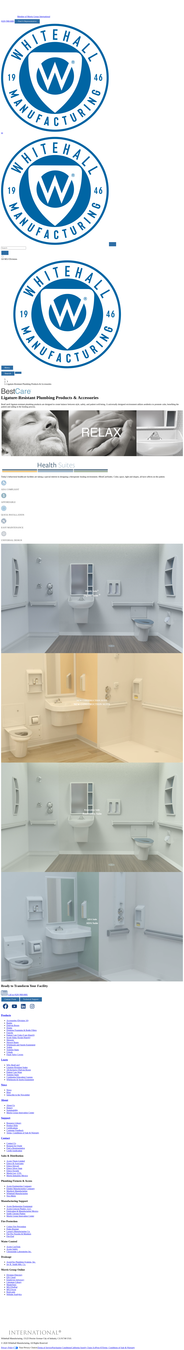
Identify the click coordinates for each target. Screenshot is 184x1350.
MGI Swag (11, 1289)
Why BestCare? (13, 1065)
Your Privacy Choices (28, 1347)
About (4, 1100)
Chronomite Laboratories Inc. (19, 1251)
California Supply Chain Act (83, 1347)
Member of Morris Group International (33, 16)
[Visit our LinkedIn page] (23, 1010)
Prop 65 (99, 1347)
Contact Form (10, 999)
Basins (9, 1023)
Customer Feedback (14, 1130)
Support (5, 1118)
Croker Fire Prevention (16, 1226)
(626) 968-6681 (7, 21)
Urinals (9, 1052)
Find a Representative (15, 1148)
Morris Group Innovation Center (20, 1113)
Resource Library (13, 1123)
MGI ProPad (11, 1287)
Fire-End (10, 1236)
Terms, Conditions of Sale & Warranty (22, 1133)
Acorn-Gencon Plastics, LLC (18, 1209)
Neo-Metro (11, 1196)
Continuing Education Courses (19, 1077)
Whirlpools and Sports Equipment (20, 1045)
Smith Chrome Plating (15, 1213)
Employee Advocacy (15, 1280)
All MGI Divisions (9, 259)
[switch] (2, 256)
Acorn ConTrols (13, 1247)
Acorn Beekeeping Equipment (19, 1206)
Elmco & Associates (15, 1163)
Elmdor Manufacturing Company (20, 1188)
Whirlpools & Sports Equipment (20, 1079)
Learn (4, 1059)
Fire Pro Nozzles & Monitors (18, 1234)
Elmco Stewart (12, 1166)
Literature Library (14, 1282)
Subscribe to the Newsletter (18, 1095)
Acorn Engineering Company (19, 1186)
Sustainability (12, 1110)
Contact (5, 1138)
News (4, 1084)
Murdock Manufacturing (16, 1191)
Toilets (9, 1047)
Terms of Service (45, 1347)
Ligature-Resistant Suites (17, 1067)
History (9, 1108)
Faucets (9, 1033)
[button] (2, 133)
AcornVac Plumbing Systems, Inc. (21, 1262)
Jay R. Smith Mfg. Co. (16, 1264)
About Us (10, 1105)
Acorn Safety (12, 1249)
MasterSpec (11, 1285)
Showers (10, 1040)
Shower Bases (12, 1042)
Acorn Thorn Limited (15, 1161)
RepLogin (10, 1292)
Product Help (12, 1125)
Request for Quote (14, 1146)
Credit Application (14, 1150)
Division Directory (14, 1275)
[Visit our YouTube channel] (14, 1010)
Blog (8, 1092)
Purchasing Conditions (61, 1347)
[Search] (5, 252)
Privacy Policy (7, 1347)
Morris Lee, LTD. (14, 1173)
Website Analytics (14, 1294)
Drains (9, 1028)
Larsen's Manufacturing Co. (18, 1231)
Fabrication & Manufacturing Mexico (22, 1211)
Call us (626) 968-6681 (17, 994)
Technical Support (31, 999)
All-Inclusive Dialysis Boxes (18, 1070)
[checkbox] (92, 256)
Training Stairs (12, 1050)
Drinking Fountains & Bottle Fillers (21, 1030)
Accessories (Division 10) (17, 1020)
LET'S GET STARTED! (92, 605)
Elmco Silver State (14, 1168)
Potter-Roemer (12, 1229)
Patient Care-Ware (14, 1072)
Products (6, 1015)
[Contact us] (18, 372)
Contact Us (11, 1143)
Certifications (12, 1128)
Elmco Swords (12, 1171)
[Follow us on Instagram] (32, 1010)
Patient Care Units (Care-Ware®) (20, 1035)
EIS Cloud (10, 1277)
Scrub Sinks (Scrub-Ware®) (18, 1037)
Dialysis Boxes (12, 1025)
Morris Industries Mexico (17, 1175)
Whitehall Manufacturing (17, 1193)
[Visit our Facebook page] (5, 1010)
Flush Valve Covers (14, 1054)
